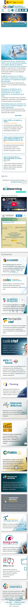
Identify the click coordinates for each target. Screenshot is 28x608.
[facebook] (23, 10)
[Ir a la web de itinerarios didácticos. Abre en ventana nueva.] (12, 404)
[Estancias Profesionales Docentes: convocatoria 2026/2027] (14, 18)
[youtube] (25, 10)
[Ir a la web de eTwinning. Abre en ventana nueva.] (10, 384)
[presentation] (3, 23)
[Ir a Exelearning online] (14, 189)
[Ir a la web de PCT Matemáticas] (12, 586)
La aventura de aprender (10, 123)
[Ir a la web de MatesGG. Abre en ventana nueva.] (12, 453)
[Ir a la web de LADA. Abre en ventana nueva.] (10, 300)
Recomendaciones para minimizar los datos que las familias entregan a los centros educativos (13, 105)
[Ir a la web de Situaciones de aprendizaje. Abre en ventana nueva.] (10, 477)
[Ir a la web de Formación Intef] (12, 320)
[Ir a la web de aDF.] (10, 361)
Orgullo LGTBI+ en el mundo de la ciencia (13, 120)
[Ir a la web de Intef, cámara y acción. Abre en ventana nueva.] (7, 427)
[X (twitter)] (20, 10)
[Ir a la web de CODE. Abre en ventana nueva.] (10, 341)
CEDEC (5, 161)
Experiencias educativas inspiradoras (14, 143)
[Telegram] (18, 10)
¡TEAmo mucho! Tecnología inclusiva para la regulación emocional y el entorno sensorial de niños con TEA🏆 (14, 139)
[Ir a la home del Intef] (14, 6)
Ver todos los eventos (16, 182)
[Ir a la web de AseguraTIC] (10, 540)
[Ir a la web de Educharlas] (8, 562)
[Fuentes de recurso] (12, 10)
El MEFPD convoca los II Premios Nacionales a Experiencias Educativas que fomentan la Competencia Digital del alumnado (13, 78)
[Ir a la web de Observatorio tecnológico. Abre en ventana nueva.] (10, 518)
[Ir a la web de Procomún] (10, 260)
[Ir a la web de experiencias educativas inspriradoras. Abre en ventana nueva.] (10, 499)
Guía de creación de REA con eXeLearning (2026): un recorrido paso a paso (13, 158)
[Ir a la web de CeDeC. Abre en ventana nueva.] (12, 279)
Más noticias (18, 115)
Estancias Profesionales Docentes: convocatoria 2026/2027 (13, 25)
